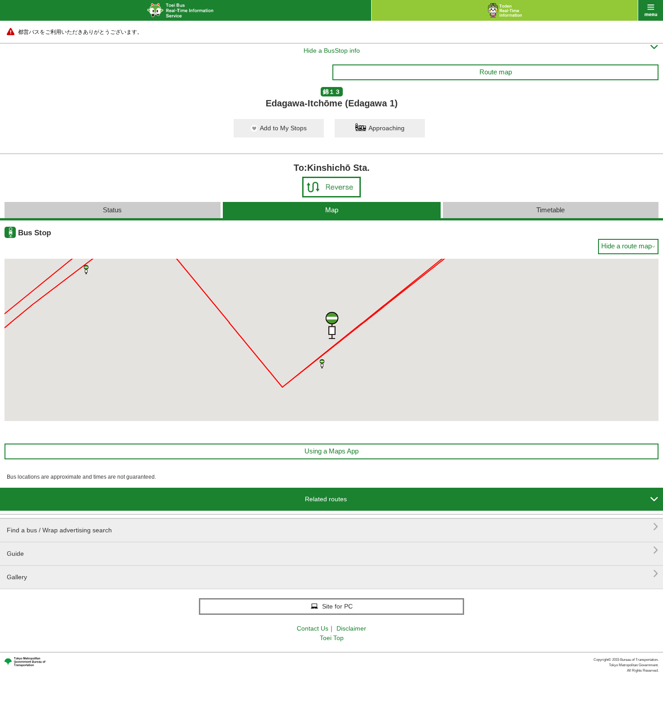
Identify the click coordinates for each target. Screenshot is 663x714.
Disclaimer (351, 628)
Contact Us (312, 628)
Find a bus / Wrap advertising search (332, 527)
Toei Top (332, 637)
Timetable (550, 210)
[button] (86, 269)
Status (112, 210)
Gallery (332, 573)
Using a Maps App (331, 451)
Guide (332, 550)
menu (650, 10)
